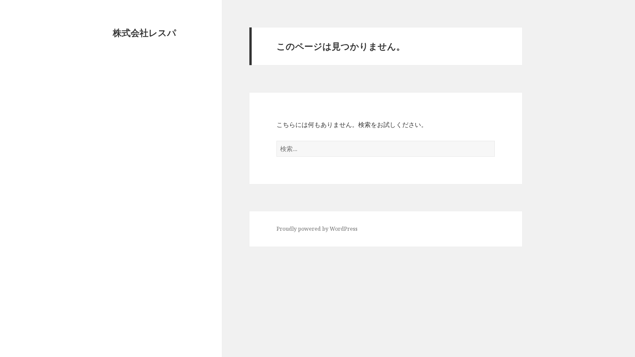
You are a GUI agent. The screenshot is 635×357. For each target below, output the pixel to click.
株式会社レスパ (144, 32)
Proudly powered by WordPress (317, 228)
